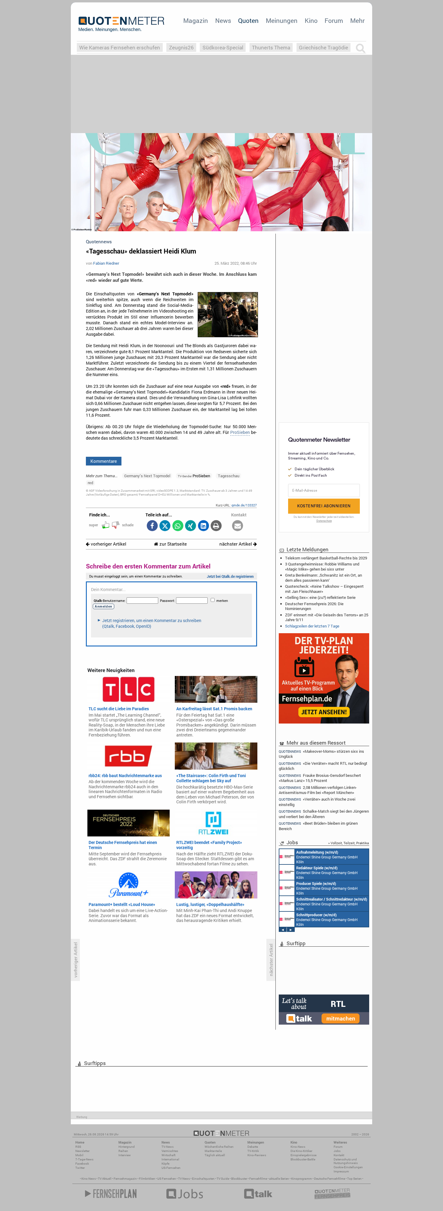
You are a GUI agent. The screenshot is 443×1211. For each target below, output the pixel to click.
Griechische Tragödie (323, 47)
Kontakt (339, 1155)
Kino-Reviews (256, 1155)
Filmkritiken (147, 1179)
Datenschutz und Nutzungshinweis (346, 1161)
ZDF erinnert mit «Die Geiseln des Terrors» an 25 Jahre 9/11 (326, 617)
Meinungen (281, 20)
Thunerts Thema (271, 47)
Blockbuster (239, 1179)
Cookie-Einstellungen (348, 1167)
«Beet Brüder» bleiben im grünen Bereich (318, 826)
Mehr (357, 20)
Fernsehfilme (258, 1179)
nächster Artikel (236, 544)
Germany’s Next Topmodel (147, 475)
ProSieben (240, 432)
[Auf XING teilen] (190, 526)
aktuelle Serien (279, 1179)
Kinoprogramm (301, 1179)
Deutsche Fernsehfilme (329, 1179)
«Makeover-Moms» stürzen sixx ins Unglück (321, 753)
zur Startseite (172, 544)
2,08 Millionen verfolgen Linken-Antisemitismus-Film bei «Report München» (318, 790)
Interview (124, 1155)
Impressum (341, 1171)
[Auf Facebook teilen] (152, 526)
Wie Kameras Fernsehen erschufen (119, 47)
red (90, 482)
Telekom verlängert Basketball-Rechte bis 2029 (326, 558)
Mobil (79, 1155)
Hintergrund (126, 1147)
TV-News (168, 1147)
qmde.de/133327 (244, 505)
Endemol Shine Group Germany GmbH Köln (327, 857)
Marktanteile (213, 1151)
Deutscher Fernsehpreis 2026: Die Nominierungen (314, 606)
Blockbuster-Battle (303, 1159)
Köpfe (165, 1164)
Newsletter (82, 1151)
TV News (184, 1179)
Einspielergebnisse (303, 1155)
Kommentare (103, 461)
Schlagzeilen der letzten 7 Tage (312, 626)
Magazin (195, 20)
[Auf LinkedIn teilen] (203, 526)
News (223, 20)
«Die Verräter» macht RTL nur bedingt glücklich (323, 766)
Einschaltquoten (203, 1179)
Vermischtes (170, 1151)
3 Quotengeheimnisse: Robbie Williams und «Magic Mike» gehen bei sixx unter (322, 566)
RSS (78, 1147)
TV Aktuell (105, 1179)
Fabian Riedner (106, 263)
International (170, 1159)
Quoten (248, 20)
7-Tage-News (84, 1159)
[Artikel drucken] (216, 526)
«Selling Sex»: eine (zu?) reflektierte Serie (320, 597)
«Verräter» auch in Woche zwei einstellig (317, 802)
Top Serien (354, 1179)
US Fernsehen (166, 1179)
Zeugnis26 (181, 47)
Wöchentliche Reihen (219, 1147)
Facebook (82, 1164)
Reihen (123, 1151)
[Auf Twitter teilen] (165, 526)
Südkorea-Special (223, 47)
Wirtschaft (168, 1155)
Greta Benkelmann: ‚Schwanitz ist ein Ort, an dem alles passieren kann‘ (323, 577)
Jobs (337, 1151)
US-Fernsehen (171, 1168)
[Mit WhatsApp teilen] (177, 526)
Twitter (80, 1168)
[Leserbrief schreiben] (237, 526)
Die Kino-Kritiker (301, 1151)
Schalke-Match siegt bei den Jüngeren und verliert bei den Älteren (324, 814)
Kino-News (298, 1147)
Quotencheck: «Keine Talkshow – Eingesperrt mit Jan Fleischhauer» (324, 589)
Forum (334, 20)
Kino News (88, 1179)
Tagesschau (228, 475)
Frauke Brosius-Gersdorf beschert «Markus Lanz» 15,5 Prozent (320, 778)
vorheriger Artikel (108, 544)
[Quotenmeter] (121, 24)
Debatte (252, 1147)
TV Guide (223, 1179)
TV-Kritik (253, 1151)
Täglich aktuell (215, 1155)
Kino (311, 20)
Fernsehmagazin (125, 1179)
